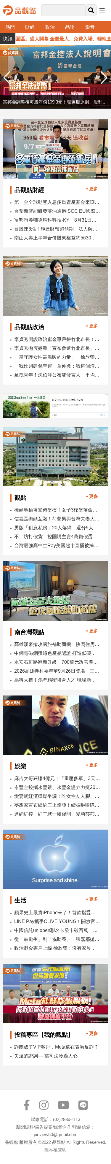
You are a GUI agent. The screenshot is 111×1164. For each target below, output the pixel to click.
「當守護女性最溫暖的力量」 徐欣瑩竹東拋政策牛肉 (57, 357)
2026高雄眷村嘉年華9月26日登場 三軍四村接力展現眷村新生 (57, 671)
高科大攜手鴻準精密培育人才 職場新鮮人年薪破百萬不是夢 (57, 680)
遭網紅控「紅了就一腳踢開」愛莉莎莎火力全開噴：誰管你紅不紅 (57, 814)
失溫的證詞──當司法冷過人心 (46, 1056)
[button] (104, 77)
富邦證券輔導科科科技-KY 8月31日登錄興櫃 (57, 220)
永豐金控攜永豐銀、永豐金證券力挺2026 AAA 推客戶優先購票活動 (57, 787)
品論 (70, 27)
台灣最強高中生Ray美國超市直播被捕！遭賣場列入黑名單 (57, 545)
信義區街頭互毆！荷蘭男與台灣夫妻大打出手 (57, 519)
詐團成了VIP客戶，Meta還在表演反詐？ (56, 1047)
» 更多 (92, 188)
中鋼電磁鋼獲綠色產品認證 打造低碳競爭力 (57, 653)
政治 (50, 27)
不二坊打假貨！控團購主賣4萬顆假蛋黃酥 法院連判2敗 (57, 536)
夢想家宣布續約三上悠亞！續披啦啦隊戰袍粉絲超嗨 (57, 805)
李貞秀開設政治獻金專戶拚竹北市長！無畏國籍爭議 (57, 339)
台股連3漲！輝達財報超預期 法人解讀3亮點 (57, 229)
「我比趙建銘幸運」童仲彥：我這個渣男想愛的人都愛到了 (57, 366)
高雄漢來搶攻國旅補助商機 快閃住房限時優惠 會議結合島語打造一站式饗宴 (57, 644)
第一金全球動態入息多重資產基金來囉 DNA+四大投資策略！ (57, 202)
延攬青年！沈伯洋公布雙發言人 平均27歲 (57, 375)
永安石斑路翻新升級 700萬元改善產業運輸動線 (57, 662)
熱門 (10, 27)
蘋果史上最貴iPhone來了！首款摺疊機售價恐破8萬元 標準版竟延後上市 (57, 912)
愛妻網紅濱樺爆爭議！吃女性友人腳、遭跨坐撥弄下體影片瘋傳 (57, 796)
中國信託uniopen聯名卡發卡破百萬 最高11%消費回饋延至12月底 (57, 930)
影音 (90, 27)
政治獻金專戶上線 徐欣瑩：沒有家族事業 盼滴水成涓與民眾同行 (57, 948)
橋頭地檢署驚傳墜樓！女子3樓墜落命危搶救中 (57, 510)
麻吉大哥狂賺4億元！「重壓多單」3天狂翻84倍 (57, 778)
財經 (30, 27)
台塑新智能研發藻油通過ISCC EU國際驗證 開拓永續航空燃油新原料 (57, 211)
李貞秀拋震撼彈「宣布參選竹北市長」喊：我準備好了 (57, 348)
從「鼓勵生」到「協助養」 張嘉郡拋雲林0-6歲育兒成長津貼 (57, 939)
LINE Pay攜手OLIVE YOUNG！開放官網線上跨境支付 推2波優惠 (57, 921)
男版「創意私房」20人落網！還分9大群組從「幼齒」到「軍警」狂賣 (57, 527)
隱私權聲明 (55, 1149)
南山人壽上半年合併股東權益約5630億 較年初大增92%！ (57, 238)
